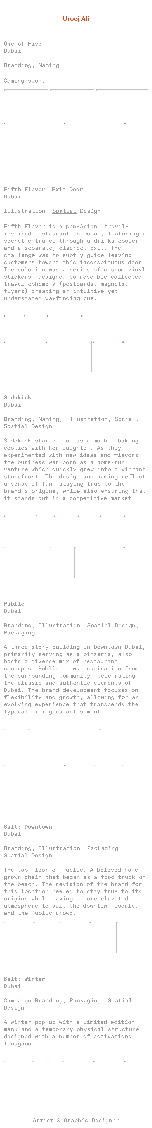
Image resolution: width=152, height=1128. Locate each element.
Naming (48, 65)
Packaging (19, 633)
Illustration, (88, 419)
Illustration (24, 211)
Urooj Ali (76, 19)
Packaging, (104, 848)
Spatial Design (28, 426)
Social (125, 419)
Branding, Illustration (42, 848)
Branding (17, 65)
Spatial (64, 211)
